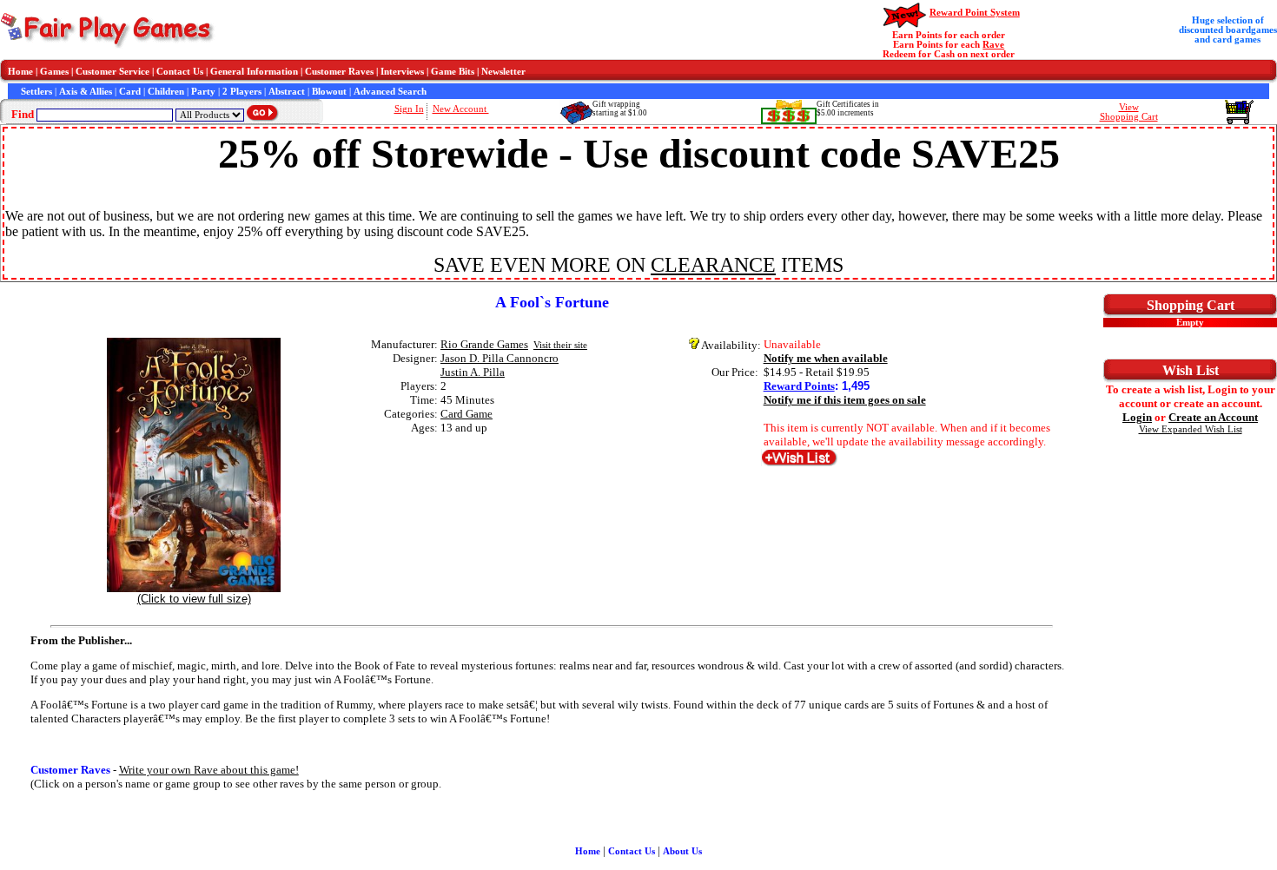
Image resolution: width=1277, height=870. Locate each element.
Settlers (36, 91)
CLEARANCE (713, 265)
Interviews (402, 71)
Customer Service (112, 71)
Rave (993, 44)
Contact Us (179, 71)
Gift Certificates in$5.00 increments (848, 108)
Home (20, 71)
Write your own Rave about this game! (209, 769)
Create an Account (1213, 417)
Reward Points (799, 385)
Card (130, 91)
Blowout (329, 91)
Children (166, 91)
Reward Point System (975, 12)
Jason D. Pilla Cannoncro (499, 358)
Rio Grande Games (484, 344)
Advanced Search (390, 91)
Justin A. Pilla (472, 372)
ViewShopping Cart (1129, 112)
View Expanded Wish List (1190, 429)
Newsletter (503, 71)
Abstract (286, 91)
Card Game (466, 413)
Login (1137, 417)
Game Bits (452, 71)
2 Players (241, 91)
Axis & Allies (85, 91)
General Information (254, 71)
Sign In (409, 109)
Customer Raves (339, 71)
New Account (461, 109)
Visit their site (560, 345)
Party (203, 91)
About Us (682, 851)
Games (54, 71)
